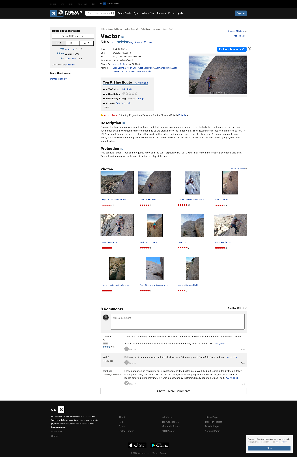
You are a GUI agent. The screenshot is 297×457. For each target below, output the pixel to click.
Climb (53, 4)
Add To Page (239, 35)
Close (269, 448)
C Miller (128, 68)
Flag (243, 349)
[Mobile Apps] (180, 13)
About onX (56, 431)
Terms (155, 453)
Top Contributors (170, 421)
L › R (58, 43)
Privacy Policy (281, 442)
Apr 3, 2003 (219, 343)
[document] (269, 444)
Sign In (241, 13)
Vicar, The (70, 49)
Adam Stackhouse (163, 68)
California (118, 29)
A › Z (86, 43)
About (122, 417)
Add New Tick (123, 102)
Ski (93, 4)
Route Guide (124, 13)
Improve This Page (236, 31)
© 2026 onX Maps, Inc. (140, 453)
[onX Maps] (57, 411)
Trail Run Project (213, 421)
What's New (148, 13)
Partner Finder (126, 430)
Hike (71, 4)
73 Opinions (141, 82)
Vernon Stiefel (119, 64)
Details (182, 115)
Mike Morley (149, 68)
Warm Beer (70, 58)
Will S (106, 357)
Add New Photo (238, 168)
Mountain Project (171, 426)
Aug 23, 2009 (232, 378)
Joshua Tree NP (131, 29)
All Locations (106, 29)
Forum (171, 13)
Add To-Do (127, 89)
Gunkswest (138, 68)
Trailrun (82, 4)
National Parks (212, 430)
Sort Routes (70, 64)
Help (121, 421)
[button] (192, 75)
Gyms (136, 13)
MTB (63, 4)
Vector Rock (168, 29)
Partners (161, 13)
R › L (72, 43)
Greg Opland (118, 68)
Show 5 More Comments (173, 391)
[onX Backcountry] (109, 3)
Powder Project (212, 426)
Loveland (156, 29)
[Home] (67, 13)
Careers (55, 436)
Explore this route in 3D (231, 49)
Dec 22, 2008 (231, 357)
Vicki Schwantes (128, 71)
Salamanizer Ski (143, 71)
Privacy (163, 453)
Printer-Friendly (58, 78)
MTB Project (168, 430)
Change (140, 98)
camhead (107, 370)
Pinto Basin (145, 29)
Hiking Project (212, 417)
